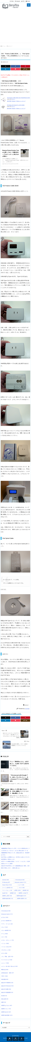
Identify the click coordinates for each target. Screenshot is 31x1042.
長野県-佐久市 (6, 1012)
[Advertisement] (15, 27)
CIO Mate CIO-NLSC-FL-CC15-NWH (15, 105)
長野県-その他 (23, 893)
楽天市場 (9, 101)
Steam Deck (7, 885)
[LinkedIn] (5, 69)
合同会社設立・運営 (7, 972)
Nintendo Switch (20, 882)
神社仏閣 (4, 999)
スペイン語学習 (7, 887)
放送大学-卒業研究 (7, 982)
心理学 (17, 890)
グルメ (4, 927)
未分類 (4, 995)
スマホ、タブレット (7, 940)
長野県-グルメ (6, 1008)
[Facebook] (15, 66)
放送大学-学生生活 (7, 986)
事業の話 (4, 969)
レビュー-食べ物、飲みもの (9, 966)
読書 (3, 1002)
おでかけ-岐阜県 (6, 920)
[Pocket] (15, 69)
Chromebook (19, 879)
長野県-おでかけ (6, 1005)
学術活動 (4, 979)
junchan (27, 708)
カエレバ (13, 99)
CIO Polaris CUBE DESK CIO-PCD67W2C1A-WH (18, 97)
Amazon (14, 101)
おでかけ (4, 917)
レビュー (10, 46)
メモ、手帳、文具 (7, 956)
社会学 (4, 893)
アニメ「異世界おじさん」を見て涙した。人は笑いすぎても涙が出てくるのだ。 (19, 763)
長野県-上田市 (7, 895)
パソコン (5, 943)
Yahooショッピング (20, 101)
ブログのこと (5, 950)
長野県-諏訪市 (21, 895)
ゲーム (4, 933)
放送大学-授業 (6, 989)
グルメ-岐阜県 (6, 930)
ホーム (3, 46)
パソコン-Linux (6, 946)
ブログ (22, 887)
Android (5, 879)
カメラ (21, 885)
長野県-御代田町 (6, 1015)
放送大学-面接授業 (7, 992)
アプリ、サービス (7, 924)
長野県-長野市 (22, 898)
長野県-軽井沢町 (7, 898)
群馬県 (13, 893)
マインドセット (7, 890)
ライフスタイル (6, 959)
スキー (4, 937)
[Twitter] (5, 66)
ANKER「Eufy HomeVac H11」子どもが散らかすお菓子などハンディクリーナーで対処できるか (19, 805)
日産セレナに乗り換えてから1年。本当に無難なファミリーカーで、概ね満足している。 (19, 791)
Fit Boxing (6, 882)
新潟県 (26, 890)
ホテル (4, 953)
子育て (4, 976)
